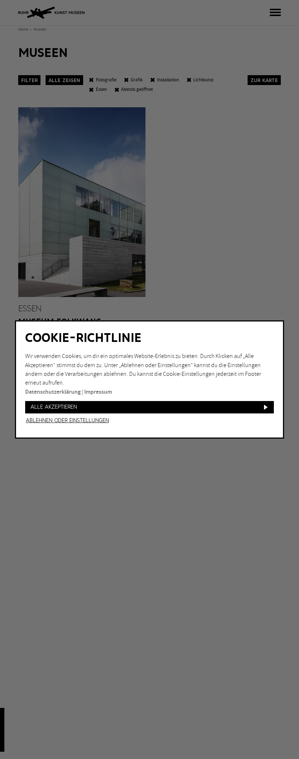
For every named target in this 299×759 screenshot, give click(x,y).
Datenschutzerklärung (53, 392)
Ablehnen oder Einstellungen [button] (67, 420)
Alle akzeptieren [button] (54, 407)
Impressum (98, 392)
